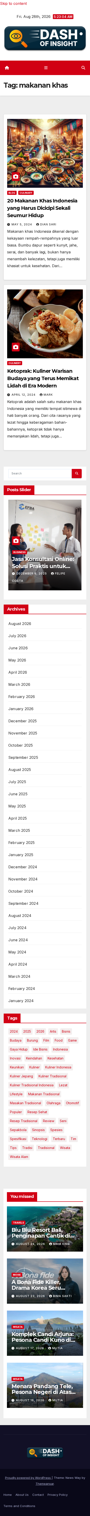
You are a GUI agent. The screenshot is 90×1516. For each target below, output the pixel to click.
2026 (40, 1031)
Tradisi (27, 1148)
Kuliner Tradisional (52, 1076)
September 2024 (23, 903)
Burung (32, 1040)
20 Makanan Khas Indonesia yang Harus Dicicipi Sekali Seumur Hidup (42, 208)
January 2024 (21, 1000)
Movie (17, 1274)
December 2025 (22, 721)
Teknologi (39, 1139)
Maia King (61, 1244)
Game (72, 1040)
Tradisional (46, 1148)
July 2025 (17, 781)
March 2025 (19, 830)
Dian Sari (48, 224)
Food (59, 1040)
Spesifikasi (18, 1139)
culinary (26, 192)
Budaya (15, 1040)
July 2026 (17, 635)
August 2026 (19, 623)
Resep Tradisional (23, 1121)
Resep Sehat (37, 1112)
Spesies (56, 1130)
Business (43, 559)
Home (7, 1494)
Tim (73, 1139)
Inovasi (15, 1058)
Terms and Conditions (19, 1506)
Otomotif (72, 1103)
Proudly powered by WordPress (28, 1478)
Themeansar (45, 1483)
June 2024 (18, 940)
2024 (14, 1031)
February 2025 (21, 842)
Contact (38, 1494)
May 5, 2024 (22, 224)
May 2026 (17, 660)
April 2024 (17, 964)
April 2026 (17, 672)
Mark (48, 394)
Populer (16, 1112)
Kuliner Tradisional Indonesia (32, 1085)
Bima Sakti (62, 1296)
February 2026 (21, 696)
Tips (13, 1148)
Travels (18, 1222)
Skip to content (13, 3)
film (46, 1040)
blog (12, 192)
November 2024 (23, 879)
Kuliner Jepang (21, 1076)
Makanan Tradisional (44, 1094)
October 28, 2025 (56, 580)
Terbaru (59, 1139)
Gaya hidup (19, 1049)
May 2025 (17, 806)
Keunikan (17, 1067)
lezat (63, 1085)
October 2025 (20, 745)
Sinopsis (38, 1130)
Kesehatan (55, 1058)
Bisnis (66, 1031)
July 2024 (17, 927)
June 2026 (18, 648)
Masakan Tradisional (25, 1103)
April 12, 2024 (24, 394)
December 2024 (22, 867)
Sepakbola (18, 1130)
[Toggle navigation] (46, 67)
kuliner (34, 1067)
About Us (22, 1494)
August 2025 (19, 769)
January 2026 (20, 708)
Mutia (57, 1348)
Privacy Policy (58, 1494)
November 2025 (22, 733)
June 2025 (17, 794)
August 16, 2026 (30, 1400)
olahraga (53, 1103)
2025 (27, 1031)
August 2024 (19, 915)
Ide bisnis (40, 1049)
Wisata (65, 1148)
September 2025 (23, 757)
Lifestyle (16, 1094)
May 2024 (17, 952)
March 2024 (19, 976)
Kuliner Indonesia (58, 1067)
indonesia (60, 1049)
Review (48, 1121)
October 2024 (20, 891)
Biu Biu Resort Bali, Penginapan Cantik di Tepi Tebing (41, 1236)
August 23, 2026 (31, 1296)
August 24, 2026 (31, 1244)
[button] (83, 67)
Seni (63, 1121)
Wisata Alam (19, 1157)
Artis (53, 1031)
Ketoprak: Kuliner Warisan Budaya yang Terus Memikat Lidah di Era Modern (43, 378)
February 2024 (21, 988)
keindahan (34, 1058)
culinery (15, 363)
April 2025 (17, 818)
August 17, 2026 (30, 1348)
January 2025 (20, 854)
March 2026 (19, 684)
